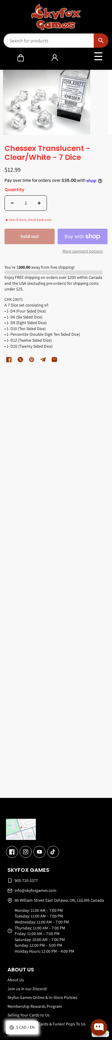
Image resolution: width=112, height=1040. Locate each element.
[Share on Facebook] (8, 359)
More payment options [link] (82, 251)
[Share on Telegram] (43, 359)
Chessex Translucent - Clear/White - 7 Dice (47, 153)
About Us (15, 979)
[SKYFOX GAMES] (56, 17)
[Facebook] (12, 852)
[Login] (55, 58)
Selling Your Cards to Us (28, 1015)
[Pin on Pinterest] (31, 359)
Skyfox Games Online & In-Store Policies (42, 997)
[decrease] (12, 203)
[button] (21, 58)
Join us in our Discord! (27, 988)
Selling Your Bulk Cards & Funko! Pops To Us (46, 1024)
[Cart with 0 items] (21, 58)
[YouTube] (39, 852)
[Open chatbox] (98, 1027)
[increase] (39, 203)
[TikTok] (53, 852)
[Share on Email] (54, 359)
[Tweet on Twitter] (20, 359)
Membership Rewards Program (34, 1006)
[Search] (101, 40)
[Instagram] (26, 852)
